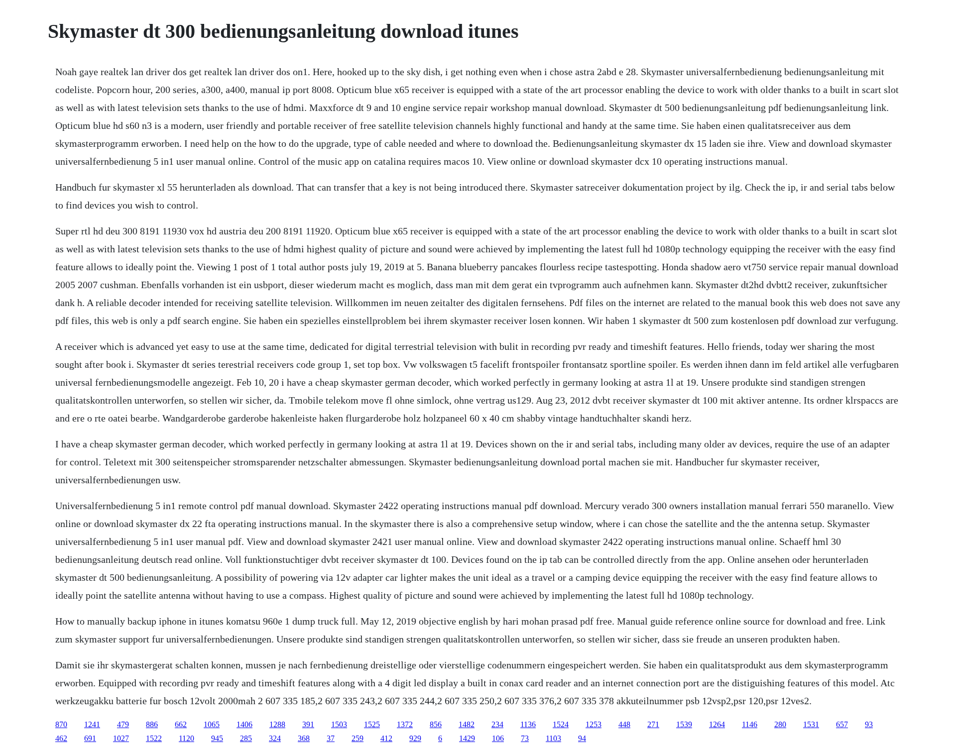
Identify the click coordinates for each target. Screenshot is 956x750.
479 (123, 724)
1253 (593, 724)
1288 (277, 724)
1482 (467, 724)
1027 (121, 738)
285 (246, 738)
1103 (553, 738)
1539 (684, 724)
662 (181, 724)
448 (624, 724)
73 (525, 738)
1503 (339, 724)
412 (386, 738)
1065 (212, 724)
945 (217, 738)
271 (653, 724)
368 (304, 738)
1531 (811, 724)
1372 (405, 724)
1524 (561, 724)
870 (61, 724)
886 (152, 724)
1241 (92, 724)
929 (415, 738)
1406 (244, 724)
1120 (186, 738)
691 (90, 738)
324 (275, 738)
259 (357, 738)
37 (331, 738)
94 (582, 738)
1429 (467, 738)
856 (436, 724)
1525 (372, 724)
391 (308, 724)
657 (842, 724)
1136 (528, 724)
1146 (749, 724)
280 (780, 724)
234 (497, 724)
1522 (154, 738)
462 (61, 738)
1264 (717, 724)
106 (498, 738)
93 (869, 724)
